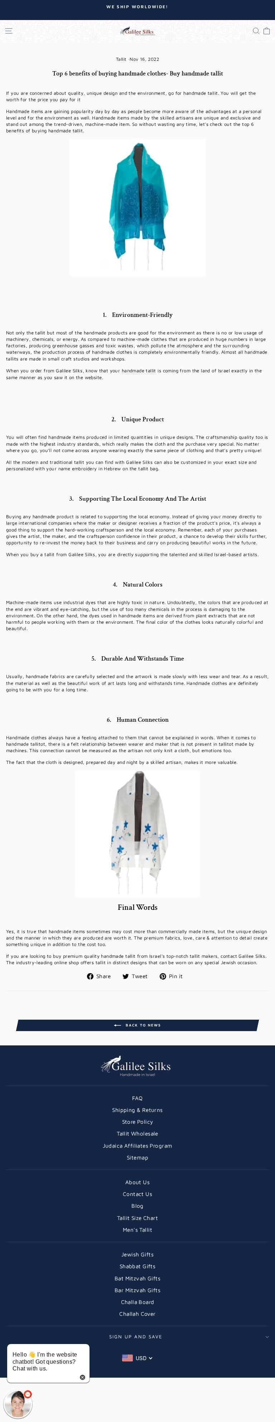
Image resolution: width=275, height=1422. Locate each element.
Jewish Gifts (137, 1254)
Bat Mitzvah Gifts (137, 1278)
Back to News (142, 1025)
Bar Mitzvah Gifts (137, 1290)
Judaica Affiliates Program (138, 1145)
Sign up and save (136, 1336)
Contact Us (137, 1194)
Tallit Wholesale (137, 1133)
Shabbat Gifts (137, 1266)
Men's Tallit (137, 1229)
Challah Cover (137, 1313)
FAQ (137, 1098)
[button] (18, 1404)
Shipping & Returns (137, 1110)
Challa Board (137, 1302)
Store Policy (137, 1121)
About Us (137, 1182)
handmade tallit (139, 370)
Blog (137, 1205)
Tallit (121, 59)
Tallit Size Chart (137, 1218)
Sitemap (137, 1157)
